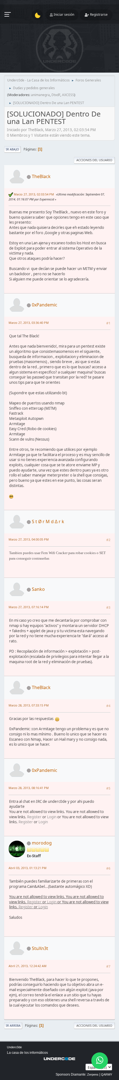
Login (51, 816)
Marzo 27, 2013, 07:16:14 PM (29, 607)
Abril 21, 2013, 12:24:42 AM (27, 966)
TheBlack (41, 176)
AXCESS (68, 94)
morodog (42, 843)
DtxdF (55, 94)
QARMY (106, 1074)
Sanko (38, 589)
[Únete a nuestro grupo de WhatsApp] (99, 1060)
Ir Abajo (12, 149)
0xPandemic (44, 305)
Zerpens (93, 1074)
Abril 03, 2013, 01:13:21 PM (27, 868)
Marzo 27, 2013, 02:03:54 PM (34, 194)
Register (34, 816)
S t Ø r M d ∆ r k (48, 521)
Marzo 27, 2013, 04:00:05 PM (29, 539)
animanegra (40, 94)
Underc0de (14, 1047)
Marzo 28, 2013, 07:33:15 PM (29, 705)
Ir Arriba (13, 1025)
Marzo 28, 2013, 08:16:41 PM (29, 788)
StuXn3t (40, 948)
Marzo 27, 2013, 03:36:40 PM (29, 323)
